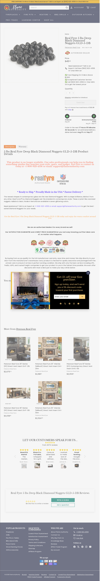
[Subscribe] (81, 297)
